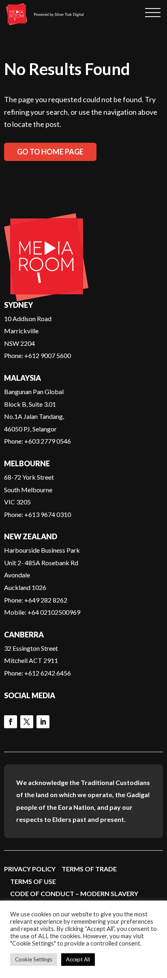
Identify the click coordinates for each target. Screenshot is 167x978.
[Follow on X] (26, 721)
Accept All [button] (78, 959)
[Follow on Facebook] (10, 721)
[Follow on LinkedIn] (42, 721)
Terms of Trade (89, 869)
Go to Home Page (50, 151)
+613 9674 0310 (47, 514)
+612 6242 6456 (47, 673)
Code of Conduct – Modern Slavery (74, 893)
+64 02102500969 (54, 612)
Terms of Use (33, 881)
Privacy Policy (30, 869)
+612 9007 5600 (47, 355)
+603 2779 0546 (47, 441)
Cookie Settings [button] (33, 959)
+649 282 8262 (45, 600)
